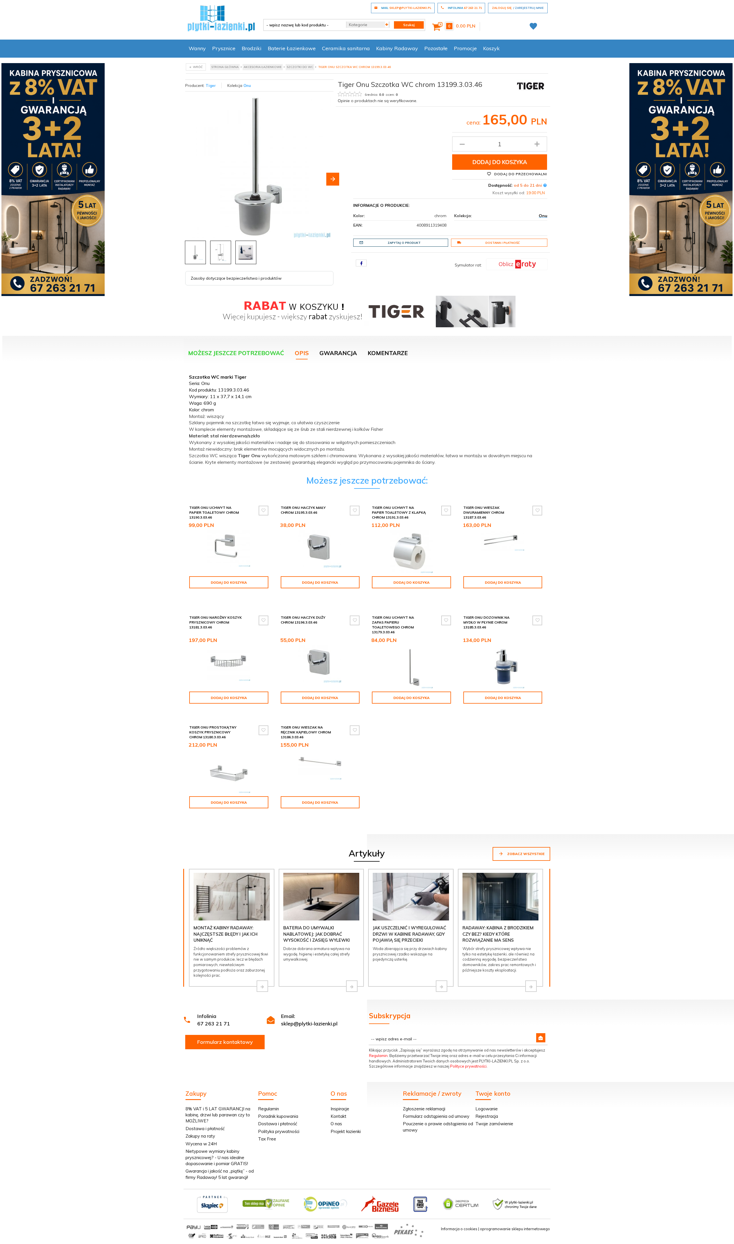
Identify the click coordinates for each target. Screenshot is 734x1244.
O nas (336, 1123)
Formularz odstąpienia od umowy (436, 1116)
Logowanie (486, 1108)
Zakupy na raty (200, 1136)
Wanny (197, 48)
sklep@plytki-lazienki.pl (309, 1023)
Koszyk (491, 48)
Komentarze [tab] (388, 353)
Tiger (211, 85)
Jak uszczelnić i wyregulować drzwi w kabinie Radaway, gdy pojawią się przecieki (409, 934)
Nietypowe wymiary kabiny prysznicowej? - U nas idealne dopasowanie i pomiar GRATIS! (217, 1157)
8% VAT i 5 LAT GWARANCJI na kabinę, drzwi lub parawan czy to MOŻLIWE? (218, 1115)
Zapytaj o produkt (404, 243)
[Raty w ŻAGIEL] (517, 263)
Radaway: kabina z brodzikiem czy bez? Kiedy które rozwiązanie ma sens (498, 934)
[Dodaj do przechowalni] (263, 510)
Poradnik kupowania (278, 1116)
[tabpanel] (367, 418)
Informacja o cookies (459, 1229)
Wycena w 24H (201, 1143)
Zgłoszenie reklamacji (424, 1108)
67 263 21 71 (213, 1023)
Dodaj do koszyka (500, 162)
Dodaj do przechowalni (520, 174)
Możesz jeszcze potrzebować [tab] (236, 353)
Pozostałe (436, 48)
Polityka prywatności (278, 1131)
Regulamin (378, 1055)
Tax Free (267, 1139)
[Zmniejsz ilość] (462, 144)
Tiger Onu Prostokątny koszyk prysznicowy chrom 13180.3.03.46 (213, 732)
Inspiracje (340, 1108)
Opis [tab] (302, 353)
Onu (247, 85)
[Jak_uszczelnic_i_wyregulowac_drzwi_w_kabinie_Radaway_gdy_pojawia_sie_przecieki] (441, 986)
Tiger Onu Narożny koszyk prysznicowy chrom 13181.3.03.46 (215, 622)
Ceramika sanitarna (346, 48)
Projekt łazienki (346, 1131)
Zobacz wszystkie (525, 854)
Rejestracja (486, 1116)
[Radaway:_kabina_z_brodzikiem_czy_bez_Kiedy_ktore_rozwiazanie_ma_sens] (531, 986)
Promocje (465, 48)
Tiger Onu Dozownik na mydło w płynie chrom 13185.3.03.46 (486, 622)
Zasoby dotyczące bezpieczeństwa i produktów (236, 278)
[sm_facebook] (361, 263)
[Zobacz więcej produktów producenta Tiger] (530, 85)
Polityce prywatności (468, 1066)
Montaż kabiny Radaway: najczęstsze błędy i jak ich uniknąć (225, 934)
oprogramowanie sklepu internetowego (515, 1229)
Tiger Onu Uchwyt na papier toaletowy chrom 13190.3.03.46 (214, 512)
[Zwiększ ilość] (537, 144)
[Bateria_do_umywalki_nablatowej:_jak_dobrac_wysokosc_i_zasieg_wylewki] (352, 986)
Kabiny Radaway (397, 48)
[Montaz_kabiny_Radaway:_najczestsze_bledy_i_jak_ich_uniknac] (262, 986)
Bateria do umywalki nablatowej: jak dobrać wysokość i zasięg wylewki (316, 934)
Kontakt (338, 1116)
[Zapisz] (540, 1037)
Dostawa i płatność (502, 243)
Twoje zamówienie (494, 1123)
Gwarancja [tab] (338, 353)
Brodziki (251, 48)
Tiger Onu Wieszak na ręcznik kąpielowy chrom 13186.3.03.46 (306, 732)
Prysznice (223, 48)
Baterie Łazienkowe (292, 48)
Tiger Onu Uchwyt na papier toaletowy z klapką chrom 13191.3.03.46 (399, 512)
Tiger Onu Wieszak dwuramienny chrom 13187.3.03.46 (483, 512)
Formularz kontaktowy (225, 1042)
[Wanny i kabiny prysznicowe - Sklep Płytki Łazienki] (221, 17)
